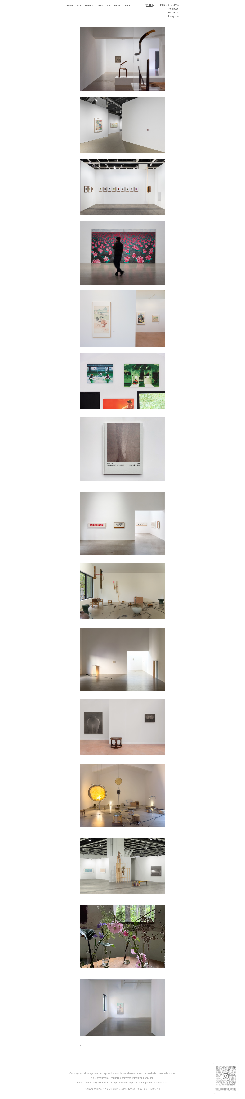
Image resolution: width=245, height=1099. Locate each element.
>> (81, 1046)
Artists (100, 5)
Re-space (173, 8)
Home (69, 5)
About (127, 5)
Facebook (173, 12)
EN (151, 5)
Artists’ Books (113, 5)
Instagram (173, 16)
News (79, 5)
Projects (89, 5)
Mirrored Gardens (169, 5)
